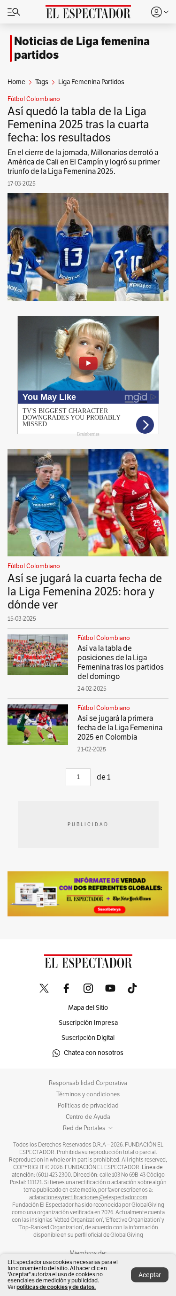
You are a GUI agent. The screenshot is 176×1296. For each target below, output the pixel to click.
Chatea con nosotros (93, 1053)
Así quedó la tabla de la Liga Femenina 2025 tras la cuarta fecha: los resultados (78, 124)
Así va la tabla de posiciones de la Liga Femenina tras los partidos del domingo (120, 662)
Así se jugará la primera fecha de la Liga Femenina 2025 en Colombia (119, 728)
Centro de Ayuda (88, 1117)
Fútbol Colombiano (34, 99)
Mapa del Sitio (88, 1008)
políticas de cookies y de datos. (56, 1286)
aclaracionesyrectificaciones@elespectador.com (88, 1197)
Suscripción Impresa (88, 1023)
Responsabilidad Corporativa (88, 1083)
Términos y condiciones (88, 1094)
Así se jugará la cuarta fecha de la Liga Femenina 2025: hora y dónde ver (85, 591)
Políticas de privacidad (88, 1105)
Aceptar (149, 1275)
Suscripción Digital (88, 1038)
